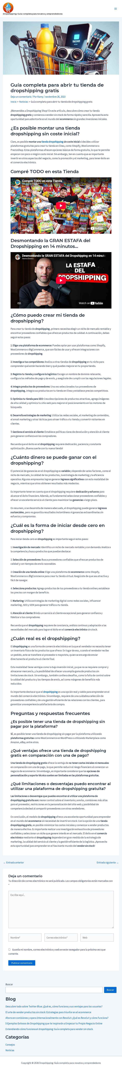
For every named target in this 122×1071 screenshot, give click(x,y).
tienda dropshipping (52, 141)
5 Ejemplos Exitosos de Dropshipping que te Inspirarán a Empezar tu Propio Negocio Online (54, 1023)
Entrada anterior (13, 862)
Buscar (9, 984)
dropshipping (50, 691)
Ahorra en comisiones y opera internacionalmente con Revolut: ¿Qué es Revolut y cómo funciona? (57, 1017)
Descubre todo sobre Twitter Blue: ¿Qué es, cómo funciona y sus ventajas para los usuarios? (54, 1006)
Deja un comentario (21, 96)
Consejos (10, 1044)
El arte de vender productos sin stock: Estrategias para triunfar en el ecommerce (48, 1012)
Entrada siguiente (108, 862)
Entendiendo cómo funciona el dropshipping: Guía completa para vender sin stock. (49, 1029)
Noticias (10, 1050)
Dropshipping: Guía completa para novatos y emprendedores (32, 14)
